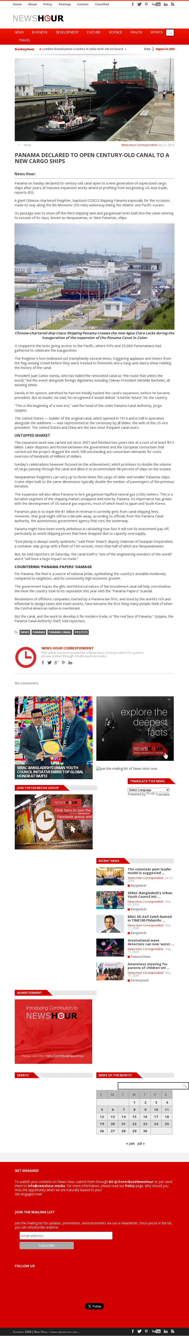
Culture (93, 32)
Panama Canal (60, 632)
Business (39, 32)
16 (145, 1116)
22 (134, 1123)
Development (67, 32)
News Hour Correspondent (139, 145)
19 (102, 1123)
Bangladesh (138, 885)
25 (167, 1123)
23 (145, 1123)
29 (134, 1131)
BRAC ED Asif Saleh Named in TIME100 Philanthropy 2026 (48, 774)
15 (134, 1116)
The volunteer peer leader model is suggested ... (149, 871)
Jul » (141, 1143)
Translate (163, 794)
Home (17, 4)
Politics (81, 632)
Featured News (141, 957)
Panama (39, 632)
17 (156, 1116)
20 (113, 1123)
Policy (47, 4)
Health (136, 32)
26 (102, 1131)
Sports (156, 32)
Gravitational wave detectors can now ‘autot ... (151, 942)
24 (156, 1123)
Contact (83, 4)
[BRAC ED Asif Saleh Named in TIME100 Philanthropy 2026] (54, 737)
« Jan (130, 1143)
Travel (24, 40)
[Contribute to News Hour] (53, 1062)
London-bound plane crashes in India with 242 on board (82, 49)
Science (115, 32)
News (19, 32)
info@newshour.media (46, 1186)
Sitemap (65, 4)
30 (145, 1131)
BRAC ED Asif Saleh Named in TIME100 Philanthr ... (150, 918)
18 (167, 1116)
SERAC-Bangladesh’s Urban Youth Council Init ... (150, 895)
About (32, 4)
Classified (102, 4)
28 (123, 1131)
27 (113, 1131)
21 (123, 1123)
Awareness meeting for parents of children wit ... (149, 966)
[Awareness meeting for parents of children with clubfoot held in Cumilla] (110, 979)
